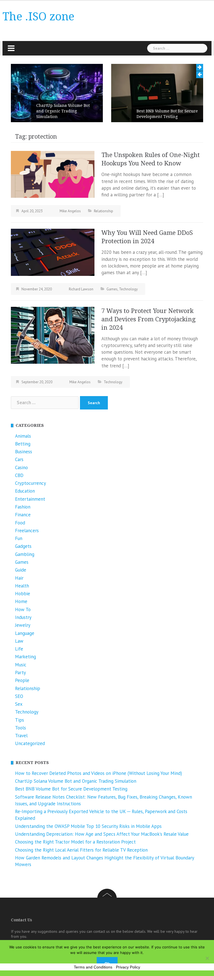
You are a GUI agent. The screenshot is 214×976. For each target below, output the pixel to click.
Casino (21, 467)
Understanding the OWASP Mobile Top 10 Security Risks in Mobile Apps (88, 826)
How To (23, 609)
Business (23, 452)
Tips (19, 720)
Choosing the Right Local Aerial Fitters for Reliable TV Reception (81, 850)
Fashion (22, 507)
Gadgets (23, 546)
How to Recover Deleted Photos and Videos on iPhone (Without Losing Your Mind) (98, 773)
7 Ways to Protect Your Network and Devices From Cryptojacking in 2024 (148, 319)
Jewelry (22, 625)
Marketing (25, 657)
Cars (19, 459)
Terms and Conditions (93, 967)
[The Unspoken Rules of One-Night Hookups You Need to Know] (52, 174)
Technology (128, 289)
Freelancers (27, 530)
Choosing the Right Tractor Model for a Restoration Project (75, 842)
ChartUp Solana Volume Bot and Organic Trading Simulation (63, 111)
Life (19, 649)
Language (24, 633)
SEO (19, 696)
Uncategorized (30, 743)
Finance (23, 515)
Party (20, 672)
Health (22, 586)
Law (19, 641)
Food (20, 523)
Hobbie (22, 594)
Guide (20, 570)
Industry (23, 617)
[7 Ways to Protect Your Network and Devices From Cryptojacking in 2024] (52, 335)
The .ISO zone (38, 16)
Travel (21, 735)
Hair (19, 578)
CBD (19, 475)
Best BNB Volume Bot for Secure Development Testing (167, 114)
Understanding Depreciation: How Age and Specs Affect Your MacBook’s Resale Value (102, 834)
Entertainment (30, 499)
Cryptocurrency (30, 483)
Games (112, 289)
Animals (23, 436)
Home (21, 601)
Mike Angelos (70, 211)
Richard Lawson (81, 289)
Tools (20, 728)
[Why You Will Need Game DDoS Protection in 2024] (52, 252)
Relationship (103, 211)
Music (20, 665)
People (22, 680)
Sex (19, 704)
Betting (22, 444)
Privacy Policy (128, 967)
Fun (18, 538)
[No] (207, 958)
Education (25, 491)
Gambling (24, 554)
